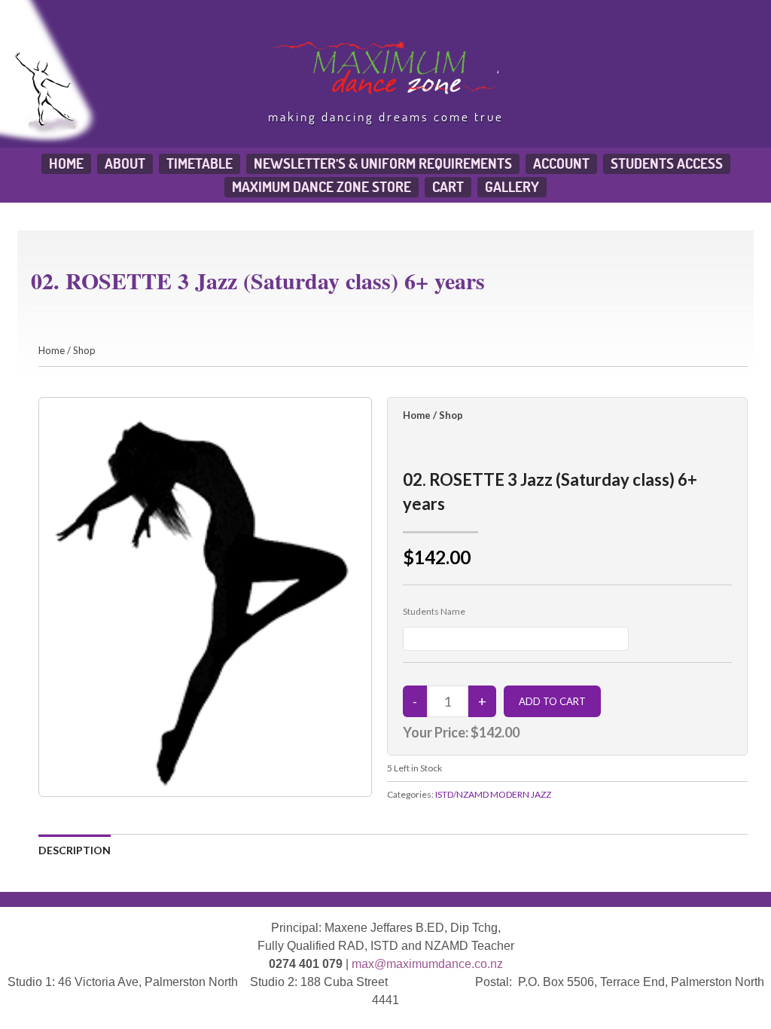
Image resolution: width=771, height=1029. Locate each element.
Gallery (512, 187)
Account (561, 163)
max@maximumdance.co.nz (427, 963)
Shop (84, 350)
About (125, 163)
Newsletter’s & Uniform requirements (383, 163)
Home (66, 163)
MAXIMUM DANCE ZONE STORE (321, 187)
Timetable (199, 163)
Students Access (667, 163)
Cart (448, 187)
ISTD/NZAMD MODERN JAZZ (493, 794)
